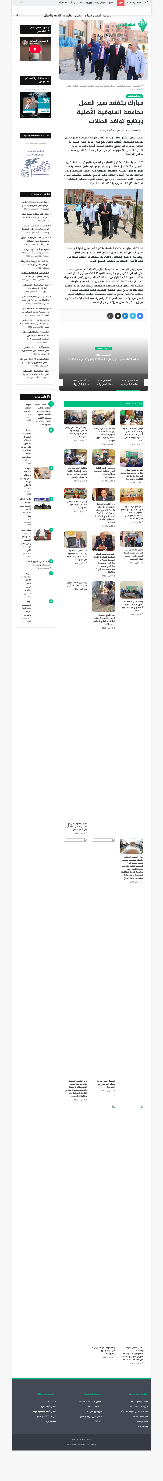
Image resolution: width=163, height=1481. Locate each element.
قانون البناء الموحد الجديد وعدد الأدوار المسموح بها (25, 507)
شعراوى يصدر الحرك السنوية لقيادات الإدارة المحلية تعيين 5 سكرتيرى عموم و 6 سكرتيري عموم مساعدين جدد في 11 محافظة (104, 563)
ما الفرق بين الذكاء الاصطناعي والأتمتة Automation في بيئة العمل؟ (35, 300)
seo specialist (142, 1421)
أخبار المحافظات (124, 86)
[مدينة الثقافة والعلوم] (42, 415)
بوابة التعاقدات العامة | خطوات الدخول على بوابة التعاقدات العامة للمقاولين (26, 443)
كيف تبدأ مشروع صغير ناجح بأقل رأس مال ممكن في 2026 (34, 263)
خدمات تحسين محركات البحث (134, 1411)
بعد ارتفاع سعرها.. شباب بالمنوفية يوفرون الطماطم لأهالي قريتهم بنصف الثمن (103, 619)
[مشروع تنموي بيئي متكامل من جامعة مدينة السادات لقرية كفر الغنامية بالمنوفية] (131, 458)
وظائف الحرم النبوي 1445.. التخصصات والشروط (38, 563)
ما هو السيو (51, 1421)
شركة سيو (70, 1445)
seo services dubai (140, 1416)
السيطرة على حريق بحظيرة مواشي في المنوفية (106, 1084)
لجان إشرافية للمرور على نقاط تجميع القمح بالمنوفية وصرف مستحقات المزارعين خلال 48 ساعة (132, 513)
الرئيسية (107, 15)
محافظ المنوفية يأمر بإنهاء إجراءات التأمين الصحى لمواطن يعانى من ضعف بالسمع (77, 472)
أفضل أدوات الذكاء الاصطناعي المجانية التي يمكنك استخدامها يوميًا (34, 324)
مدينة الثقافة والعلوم (27, 408)
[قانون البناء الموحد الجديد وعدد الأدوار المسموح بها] (42, 504)
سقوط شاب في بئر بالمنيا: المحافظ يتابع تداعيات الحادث (103, 359)
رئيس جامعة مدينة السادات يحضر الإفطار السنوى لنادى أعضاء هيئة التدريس (133, 554)
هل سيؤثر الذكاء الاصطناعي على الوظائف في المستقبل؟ (35, 349)
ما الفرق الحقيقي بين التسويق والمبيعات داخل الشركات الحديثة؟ (86, 2)
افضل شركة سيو (48, 1406)
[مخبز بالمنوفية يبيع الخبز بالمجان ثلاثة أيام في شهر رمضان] (75, 701)
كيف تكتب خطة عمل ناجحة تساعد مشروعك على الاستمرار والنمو (35, 229)
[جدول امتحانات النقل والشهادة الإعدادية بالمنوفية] (75, 493)
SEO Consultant (95, 1406)
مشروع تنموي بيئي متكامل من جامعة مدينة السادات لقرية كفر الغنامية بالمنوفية (131, 474)
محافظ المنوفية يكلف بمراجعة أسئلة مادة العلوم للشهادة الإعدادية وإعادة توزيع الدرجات (104, 435)
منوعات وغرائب (103, 35)
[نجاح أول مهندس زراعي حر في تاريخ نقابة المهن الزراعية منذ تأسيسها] (75, 417)
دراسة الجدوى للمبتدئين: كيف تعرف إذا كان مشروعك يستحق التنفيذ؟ (35, 206)
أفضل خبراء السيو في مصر (35, 89)
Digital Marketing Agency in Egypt (85, 1445)
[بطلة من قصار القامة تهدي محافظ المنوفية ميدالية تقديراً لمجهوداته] (103, 457)
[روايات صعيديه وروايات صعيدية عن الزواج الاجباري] (42, 473)
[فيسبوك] (140, 316)
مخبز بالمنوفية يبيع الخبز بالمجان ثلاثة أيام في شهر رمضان (76, 827)
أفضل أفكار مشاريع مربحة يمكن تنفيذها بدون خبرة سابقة (35, 215)
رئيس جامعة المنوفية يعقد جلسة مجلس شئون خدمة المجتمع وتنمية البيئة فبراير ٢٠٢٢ (133, 435)
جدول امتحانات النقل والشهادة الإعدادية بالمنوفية (77, 505)
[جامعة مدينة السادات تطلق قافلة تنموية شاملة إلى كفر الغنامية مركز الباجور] (131, 590)
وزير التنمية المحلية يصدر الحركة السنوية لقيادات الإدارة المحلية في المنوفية (77, 555)
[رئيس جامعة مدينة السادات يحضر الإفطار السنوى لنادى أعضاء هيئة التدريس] (131, 539)
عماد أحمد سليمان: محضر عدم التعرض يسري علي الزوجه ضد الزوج (26, 540)
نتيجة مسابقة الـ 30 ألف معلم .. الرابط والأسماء (26, 582)
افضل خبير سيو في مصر (91, 1416)
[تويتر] (133, 316)
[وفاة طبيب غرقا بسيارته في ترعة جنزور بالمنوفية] (103, 1224)
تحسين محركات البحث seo (90, 1402)
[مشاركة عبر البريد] (118, 316)
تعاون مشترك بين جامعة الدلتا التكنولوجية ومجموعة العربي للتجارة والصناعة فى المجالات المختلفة (132, 1354)
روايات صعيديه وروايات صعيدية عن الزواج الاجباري (25, 477)
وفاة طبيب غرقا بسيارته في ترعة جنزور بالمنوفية (103, 1350)
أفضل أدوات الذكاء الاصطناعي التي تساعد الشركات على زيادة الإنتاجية (35, 374)
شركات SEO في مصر (46, 1416)
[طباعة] (110, 316)
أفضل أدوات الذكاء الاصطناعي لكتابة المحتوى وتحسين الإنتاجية (35, 288)
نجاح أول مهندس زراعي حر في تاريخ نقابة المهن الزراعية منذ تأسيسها (76, 432)
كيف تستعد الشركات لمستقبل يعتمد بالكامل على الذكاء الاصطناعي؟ (35, 276)
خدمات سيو (50, 1402)
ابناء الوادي (143, 1426)
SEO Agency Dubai (139, 1402)
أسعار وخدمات (93, 15)
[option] (103, 359)
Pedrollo (98, 1421)
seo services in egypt (139, 1406)
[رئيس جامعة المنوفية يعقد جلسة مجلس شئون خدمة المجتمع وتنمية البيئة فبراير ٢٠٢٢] (131, 417)
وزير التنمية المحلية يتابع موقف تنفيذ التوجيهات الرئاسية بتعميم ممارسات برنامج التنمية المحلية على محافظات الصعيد (76, 1088)
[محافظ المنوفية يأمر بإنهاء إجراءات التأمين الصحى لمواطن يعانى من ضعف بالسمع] (75, 457)
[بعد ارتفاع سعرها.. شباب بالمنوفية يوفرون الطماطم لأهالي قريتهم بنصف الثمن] (103, 596)
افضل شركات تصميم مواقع (44, 1411)
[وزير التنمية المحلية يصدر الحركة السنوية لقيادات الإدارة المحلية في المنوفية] (75, 539)
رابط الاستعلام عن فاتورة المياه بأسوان (26, 608)
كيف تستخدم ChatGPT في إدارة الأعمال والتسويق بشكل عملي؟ (34, 361)
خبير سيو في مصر (94, 1411)
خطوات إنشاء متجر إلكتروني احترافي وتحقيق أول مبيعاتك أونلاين (35, 253)
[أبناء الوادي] (132, 25)
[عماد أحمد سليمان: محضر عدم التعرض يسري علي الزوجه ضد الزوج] (42, 535)
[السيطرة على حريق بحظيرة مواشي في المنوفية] (103, 958)
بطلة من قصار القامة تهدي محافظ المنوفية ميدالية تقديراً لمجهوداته (104, 472)
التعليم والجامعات (72, 15)
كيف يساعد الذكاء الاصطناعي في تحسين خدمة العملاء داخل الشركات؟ (35, 312)
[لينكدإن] (125, 316)
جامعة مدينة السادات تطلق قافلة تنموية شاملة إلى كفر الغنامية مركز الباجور (132, 606)
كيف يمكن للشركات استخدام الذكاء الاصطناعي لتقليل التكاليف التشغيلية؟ (36, 336)
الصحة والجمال (52, 15)
